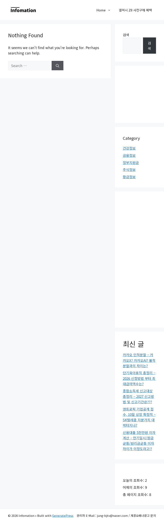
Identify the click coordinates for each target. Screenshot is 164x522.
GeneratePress (62, 515)
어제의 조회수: (134, 487)
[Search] (57, 65)
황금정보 (129, 176)
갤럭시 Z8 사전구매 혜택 (135, 10)
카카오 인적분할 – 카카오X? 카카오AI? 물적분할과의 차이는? (139, 360)
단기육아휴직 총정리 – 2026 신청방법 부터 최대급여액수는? (139, 378)
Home (101, 10)
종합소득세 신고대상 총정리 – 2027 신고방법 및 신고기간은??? (138, 396)
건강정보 (129, 148)
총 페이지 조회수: (136, 494)
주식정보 (129, 169)
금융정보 (129, 155)
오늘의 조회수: (134, 480)
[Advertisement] (143, 94)
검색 (126, 34)
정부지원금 (131, 162)
